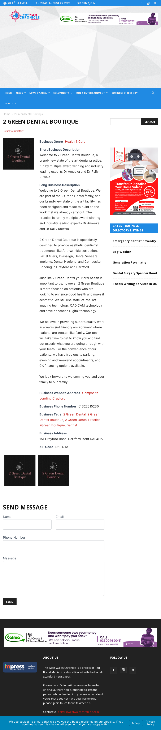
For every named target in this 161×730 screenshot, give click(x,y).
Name (7, 517)
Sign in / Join (86, 3)
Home (8, 92)
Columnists (61, 92)
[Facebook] (141, 3)
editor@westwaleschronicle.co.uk (79, 712)
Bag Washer (122, 252)
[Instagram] (148, 3)
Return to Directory (13, 130)
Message (9, 558)
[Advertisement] (80, 56)
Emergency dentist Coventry (134, 241)
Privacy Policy (150, 723)
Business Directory (125, 92)
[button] (153, 93)
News (19, 92)
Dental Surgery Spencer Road (135, 273)
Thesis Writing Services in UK (135, 284)
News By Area (38, 92)
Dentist (71, 425)
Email (60, 517)
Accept (136, 723)
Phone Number (14, 537)
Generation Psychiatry (130, 262)
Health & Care (75, 142)
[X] (155, 3)
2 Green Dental (74, 414)
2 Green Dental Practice (82, 420)
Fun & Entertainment (90, 92)
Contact (11, 103)
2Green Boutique (52, 425)
